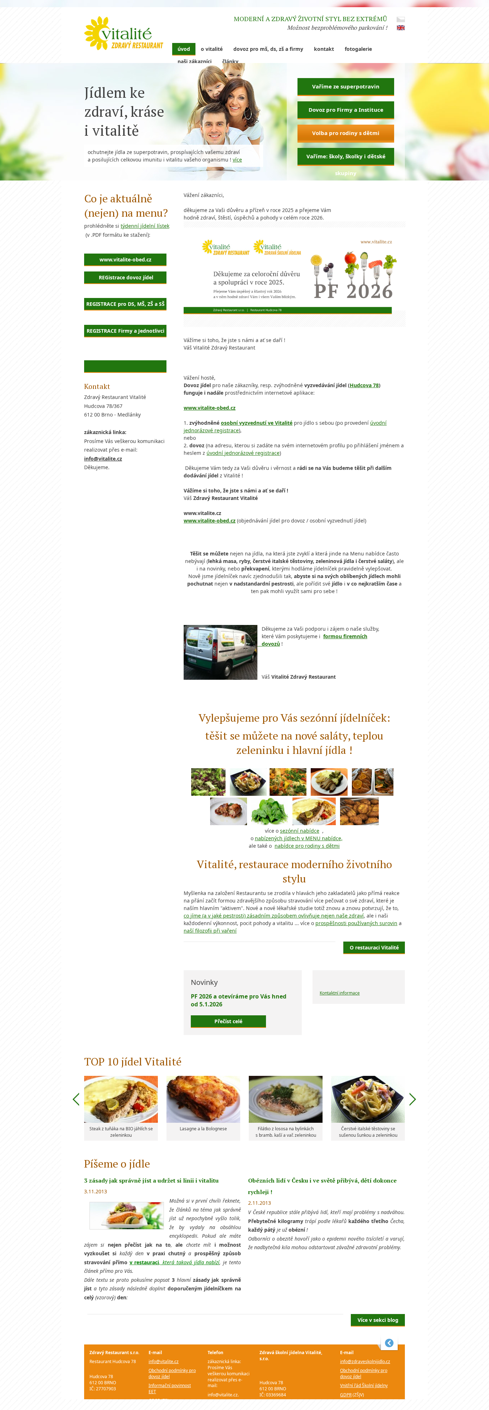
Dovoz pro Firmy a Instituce (346, 109)
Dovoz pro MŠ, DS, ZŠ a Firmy (268, 48)
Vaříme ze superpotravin (345, 86)
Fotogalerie (358, 48)
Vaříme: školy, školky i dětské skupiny (346, 159)
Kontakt (324, 48)
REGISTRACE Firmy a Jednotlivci (125, 330)
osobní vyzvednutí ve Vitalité (256, 422)
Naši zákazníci (195, 61)
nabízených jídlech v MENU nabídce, (299, 838)
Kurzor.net (387, 1343)
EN (401, 27)
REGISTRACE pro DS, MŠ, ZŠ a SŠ (125, 303)
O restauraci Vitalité (374, 947)
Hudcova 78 (364, 385)
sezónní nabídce (299, 830)
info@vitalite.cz (164, 1361)
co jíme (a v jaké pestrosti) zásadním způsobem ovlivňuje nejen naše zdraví (274, 915)
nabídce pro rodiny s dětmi (307, 845)
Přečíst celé (228, 1021)
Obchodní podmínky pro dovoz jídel (172, 1373)
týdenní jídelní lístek (145, 225)
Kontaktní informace (340, 993)
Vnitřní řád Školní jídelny (364, 1385)
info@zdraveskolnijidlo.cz (365, 1361)
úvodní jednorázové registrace (243, 452)
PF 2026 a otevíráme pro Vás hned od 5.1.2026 (238, 1000)
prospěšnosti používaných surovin (356, 923)
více (237, 159)
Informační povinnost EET (170, 1388)
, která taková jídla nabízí (189, 1262)
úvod (184, 48)
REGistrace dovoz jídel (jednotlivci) (125, 279)
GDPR (154, 1400)
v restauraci (144, 1262)
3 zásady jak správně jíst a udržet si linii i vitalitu (151, 1180)
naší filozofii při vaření (210, 930)
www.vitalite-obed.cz (125, 259)
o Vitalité (212, 48)
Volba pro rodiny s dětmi (345, 132)
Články (230, 61)
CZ (401, 19)
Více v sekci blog (378, 1320)
